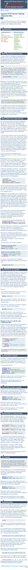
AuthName (16, 44)
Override (17, 110)
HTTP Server (8, 9)
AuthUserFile (17, 46)
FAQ (12, 566)
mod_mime (3, 40)
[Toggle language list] (2, 18)
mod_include (4, 38)
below (19, 91)
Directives (8, 566)
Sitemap (21, 566)
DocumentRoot (21, 349)
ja (20, 559)
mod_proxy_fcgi (5, 463)
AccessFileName (18, 34)
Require (16, 49)
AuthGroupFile (18, 47)
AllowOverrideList (19, 37)
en (13, 559)
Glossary (16, 566)
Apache (2, 9)
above (20, 361)
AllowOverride (18, 35)
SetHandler (17, 41)
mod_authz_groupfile (7, 37)
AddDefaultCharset (6, 107)
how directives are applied (12, 173)
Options (16, 38)
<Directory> (4, 327)
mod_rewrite (4, 41)
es (15, 559)
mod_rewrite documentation (13, 451)
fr (18, 559)
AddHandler (17, 40)
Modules (3, 566)
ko (22, 559)
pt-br (25, 559)
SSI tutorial (11, 407)
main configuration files (9, 82)
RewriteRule (10, 416)
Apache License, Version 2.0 (15, 562)
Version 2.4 (22, 9)
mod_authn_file (5, 35)
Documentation (15, 9)
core (2, 34)
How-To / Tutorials (5, 10)
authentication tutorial (13, 380)
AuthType (16, 43)
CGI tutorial (11, 496)
